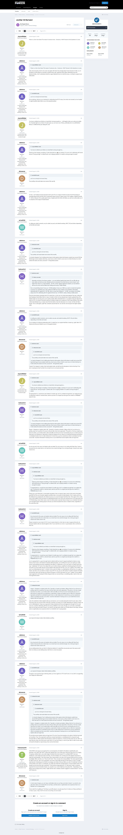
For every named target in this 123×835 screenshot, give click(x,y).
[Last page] (37, 31)
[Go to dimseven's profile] (22, 178)
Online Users (35, 11)
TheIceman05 (22, 747)
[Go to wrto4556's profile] (22, 227)
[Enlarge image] (57, 152)
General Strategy (33, 25)
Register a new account (34, 815)
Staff (29, 11)
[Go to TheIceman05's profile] (22, 755)
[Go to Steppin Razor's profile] (17, 24)
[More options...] (81, 36)
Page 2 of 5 (42, 31)
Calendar (23, 11)
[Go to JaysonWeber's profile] (22, 43)
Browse (35, 7)
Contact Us (61, 832)
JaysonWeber (22, 36)
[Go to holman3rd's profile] (22, 276)
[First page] (17, 31)
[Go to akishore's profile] (22, 68)
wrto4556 (22, 220)
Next (34, 31)
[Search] (106, 7)
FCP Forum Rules (91, 27)
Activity (41, 7)
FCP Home (18, 7)
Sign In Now (64, 815)
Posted (34, 36)
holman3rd (22, 269)
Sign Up (105, 2)
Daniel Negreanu (27, 7)
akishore (22, 61)
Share (69, 24)
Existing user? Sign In (94, 2)
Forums (17, 11)
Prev (20, 31)
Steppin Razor (25, 24)
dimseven (22, 171)
